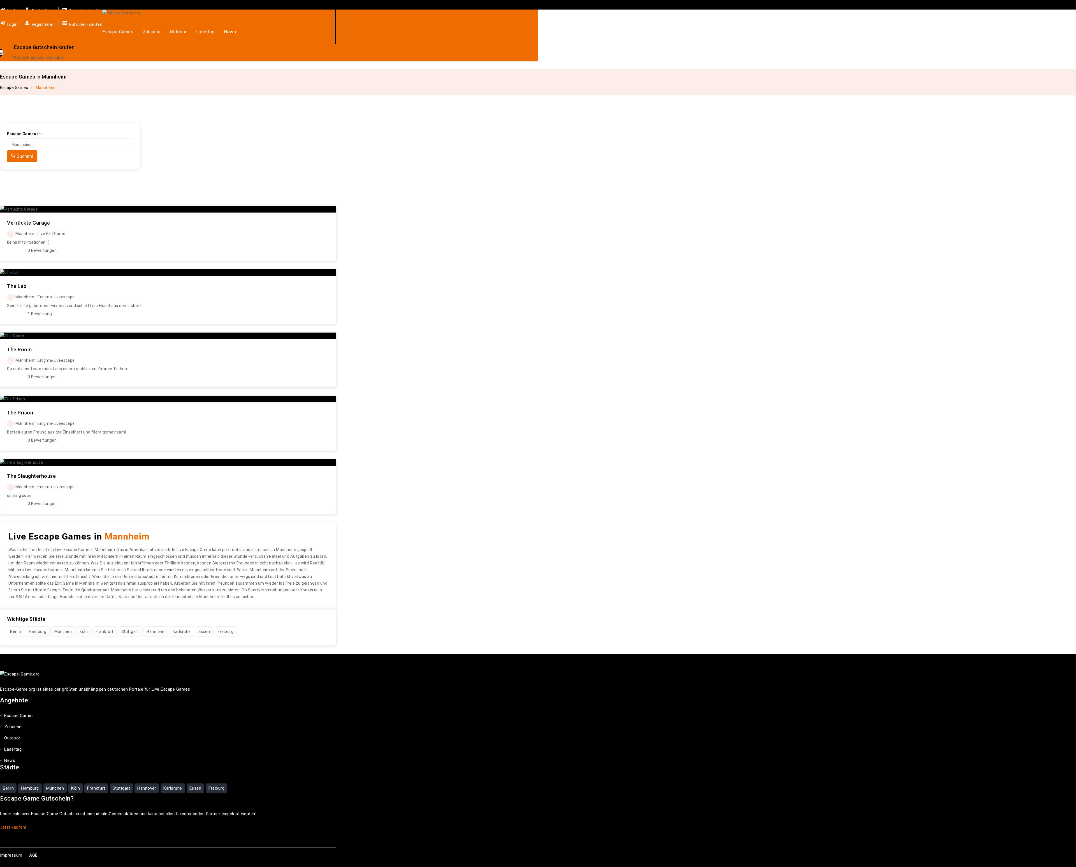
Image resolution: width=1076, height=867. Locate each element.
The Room (19, 349)
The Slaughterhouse (31, 476)
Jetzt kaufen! (13, 827)
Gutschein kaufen (85, 24)
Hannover (156, 631)
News (230, 31)
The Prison (20, 413)
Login (11, 24)
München (63, 631)
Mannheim (46, 87)
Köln (84, 631)
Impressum (11, 855)
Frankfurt (104, 631)
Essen (204, 631)
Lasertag (205, 31)
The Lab (17, 286)
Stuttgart (130, 631)
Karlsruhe (182, 631)
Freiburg (225, 631)
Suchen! (24, 156)
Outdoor (178, 31)
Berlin (15, 631)
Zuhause (152, 31)
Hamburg (38, 631)
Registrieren (43, 24)
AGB (33, 855)
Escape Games (117, 31)
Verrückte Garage (28, 223)
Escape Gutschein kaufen (44, 47)
